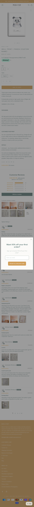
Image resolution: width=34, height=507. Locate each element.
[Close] (31, 239)
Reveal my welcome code (17, 263)
